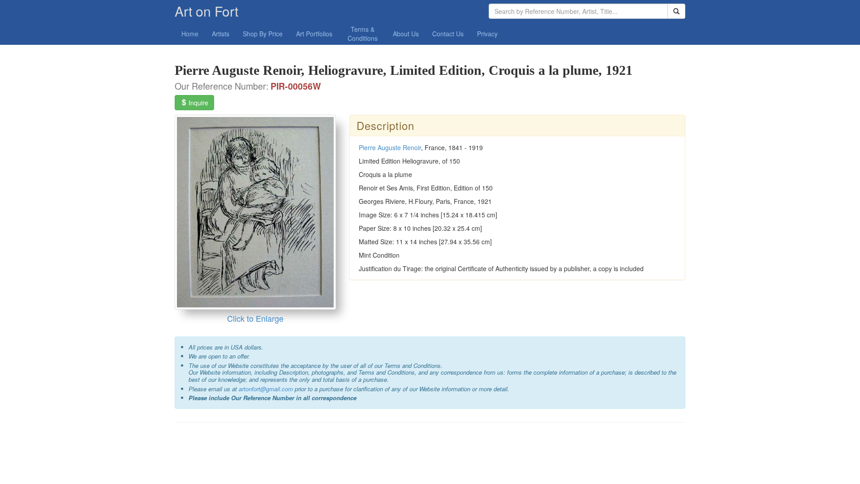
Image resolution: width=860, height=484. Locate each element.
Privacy (487, 33)
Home (189, 33)
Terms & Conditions (363, 34)
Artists (220, 33)
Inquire (197, 102)
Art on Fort (206, 11)
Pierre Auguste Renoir (390, 147)
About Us (406, 33)
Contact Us (448, 33)
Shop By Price (263, 33)
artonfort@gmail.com (266, 389)
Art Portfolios (314, 33)
